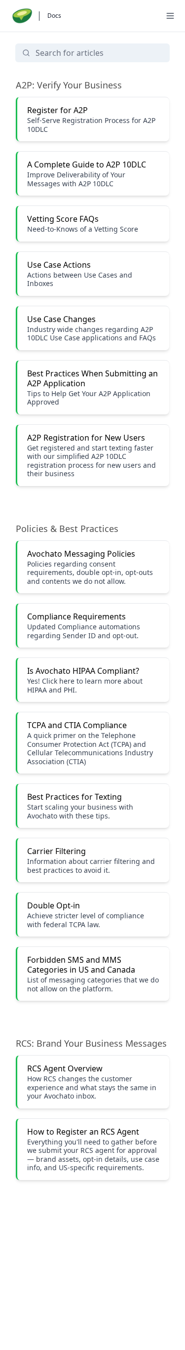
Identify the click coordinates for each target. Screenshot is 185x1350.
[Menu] (170, 16)
